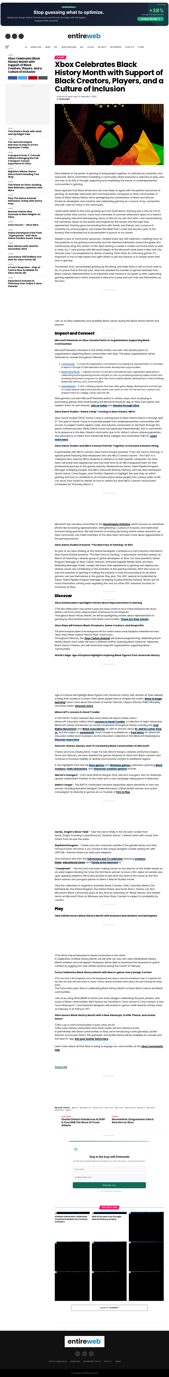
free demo (137, 732)
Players (151, 1108)
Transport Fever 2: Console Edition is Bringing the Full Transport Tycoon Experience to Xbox (24, 159)
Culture (109, 1108)
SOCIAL (90, 47)
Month (141, 1108)
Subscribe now (109, 1185)
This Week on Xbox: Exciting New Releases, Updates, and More (25, 187)
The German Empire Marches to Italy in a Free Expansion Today (23, 145)
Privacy (108, 1361)
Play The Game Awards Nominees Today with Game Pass (25, 201)
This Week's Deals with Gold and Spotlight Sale (24, 132)
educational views (74, 862)
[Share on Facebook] (12, 78)
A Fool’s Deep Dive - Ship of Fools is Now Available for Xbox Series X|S (24, 270)
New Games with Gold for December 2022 (23, 247)
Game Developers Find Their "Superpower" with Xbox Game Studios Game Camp (25, 235)
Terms (118, 1361)
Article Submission (57, 1361)
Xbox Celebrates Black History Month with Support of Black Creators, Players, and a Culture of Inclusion (25, 65)
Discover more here (67, 739)
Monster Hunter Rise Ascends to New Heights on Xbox (24, 214)
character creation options (110, 768)
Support (60, 1110)
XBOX (69, 1110)
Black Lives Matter (94, 728)
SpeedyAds (75, 1361)
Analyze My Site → (150, 19)
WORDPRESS (115, 47)
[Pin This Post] (32, 78)
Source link (61, 1066)
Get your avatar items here (91, 1038)
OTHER (141, 47)
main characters (77, 768)
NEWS (47, 47)
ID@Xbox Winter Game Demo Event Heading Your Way (23, 174)
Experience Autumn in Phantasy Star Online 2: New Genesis (25, 283)
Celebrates (86, 1108)
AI (26, 47)
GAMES (10, 55)
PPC (56, 47)
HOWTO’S (129, 47)
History (120, 1108)
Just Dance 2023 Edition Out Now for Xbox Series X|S (24, 258)
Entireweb (64, 99)
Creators (98, 1108)
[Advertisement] (27, 105)
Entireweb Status (92, 1361)
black (75, 1108)
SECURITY (102, 47)
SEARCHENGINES (68, 47)
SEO (82, 47)
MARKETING (36, 47)
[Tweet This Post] (22, 78)
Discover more (84, 705)
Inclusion (131, 1108)
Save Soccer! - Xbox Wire (23, 225)
